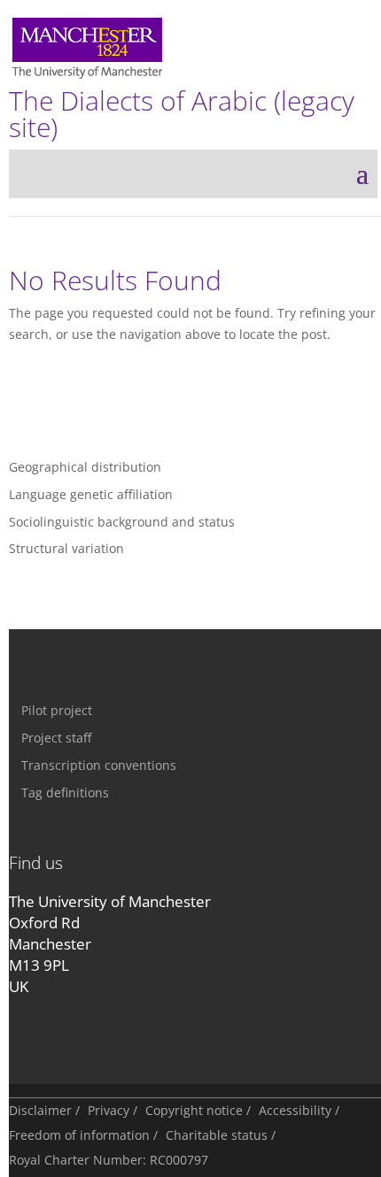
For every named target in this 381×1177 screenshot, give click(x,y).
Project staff (56, 737)
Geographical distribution (85, 466)
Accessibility (295, 1110)
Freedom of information (79, 1135)
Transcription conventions (98, 765)
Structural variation (66, 548)
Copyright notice (194, 1110)
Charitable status (217, 1135)
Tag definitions (65, 792)
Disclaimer (40, 1110)
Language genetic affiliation (91, 494)
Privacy (108, 1110)
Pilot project (56, 710)
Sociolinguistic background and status (122, 521)
